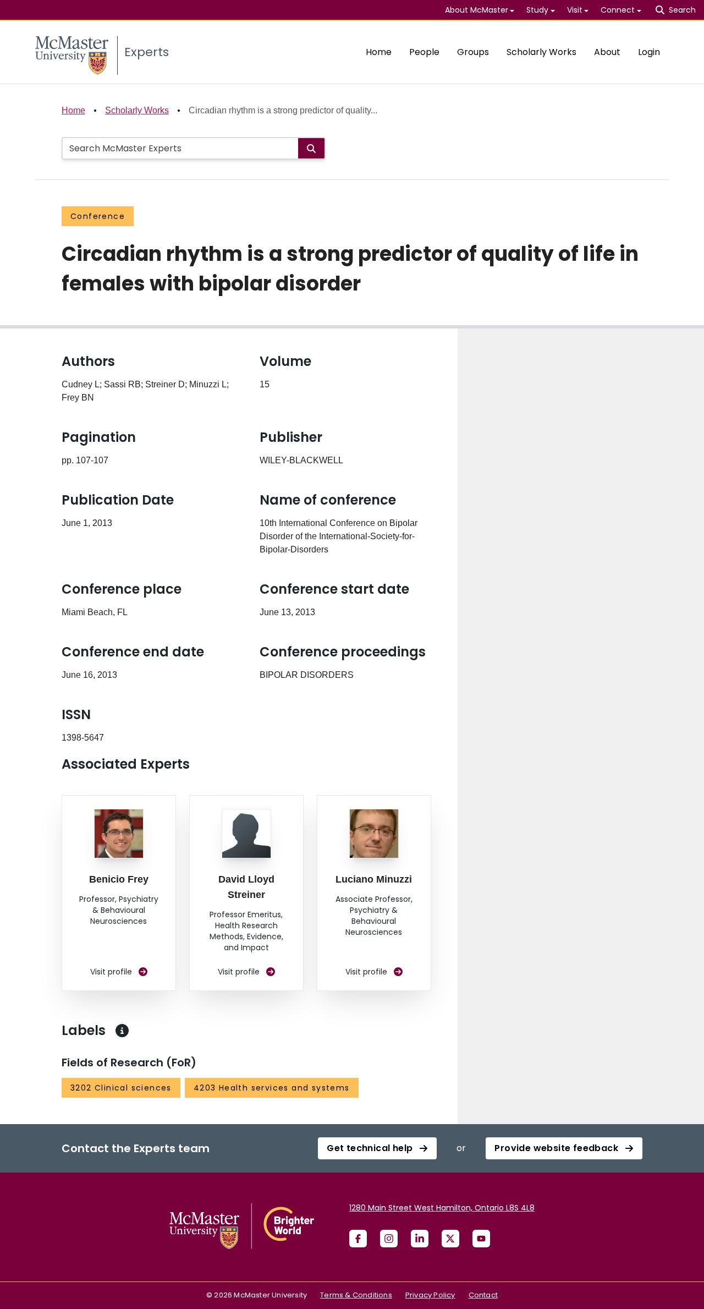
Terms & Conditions (356, 1295)
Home (379, 52)
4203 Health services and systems (272, 1087)
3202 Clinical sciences (121, 1087)
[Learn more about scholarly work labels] (122, 1030)
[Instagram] (389, 1238)
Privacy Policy (430, 1295)
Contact (483, 1295)
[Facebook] (358, 1238)
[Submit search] (311, 148)
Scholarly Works (541, 52)
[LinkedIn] (419, 1238)
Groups (473, 52)
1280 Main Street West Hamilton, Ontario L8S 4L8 (442, 1207)
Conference (97, 216)
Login (649, 52)
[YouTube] (481, 1238)
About (607, 52)
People (424, 52)
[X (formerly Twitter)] (450, 1238)
